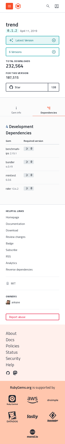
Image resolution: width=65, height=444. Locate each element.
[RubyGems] (18, 6)
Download (12, 230)
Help (10, 365)
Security (13, 358)
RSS (8, 256)
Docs (10, 339)
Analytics (11, 263)
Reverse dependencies (19, 269)
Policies (12, 346)
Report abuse (17, 317)
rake (12, 188)
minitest (11, 177)
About (11, 333)
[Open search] (48, 6)
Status (12, 352)
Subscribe (11, 250)
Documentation (15, 224)
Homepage (12, 217)
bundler (10, 164)
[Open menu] (9, 6)
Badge (10, 243)
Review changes (15, 237)
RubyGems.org (21, 387)
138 (53, 87)
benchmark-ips (13, 151)
